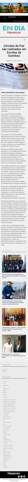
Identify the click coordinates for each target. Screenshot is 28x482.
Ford (4, 387)
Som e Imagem (6, 459)
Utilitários (5, 390)
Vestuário (5, 465)
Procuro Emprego (6, 422)
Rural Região (5, 415)
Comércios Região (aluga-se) (9, 404)
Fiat (4, 383)
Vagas (4, 424)
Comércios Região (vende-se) (9, 406)
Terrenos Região (6, 418)
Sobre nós (19, 17)
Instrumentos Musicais (7, 445)
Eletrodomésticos (6, 439)
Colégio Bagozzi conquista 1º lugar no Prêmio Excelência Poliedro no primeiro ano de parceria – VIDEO (14, 329)
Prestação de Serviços (7, 457)
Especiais (5, 392)
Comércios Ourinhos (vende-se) (9, 403)
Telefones (5, 460)
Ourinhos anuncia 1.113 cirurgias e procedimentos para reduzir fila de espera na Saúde (13, 356)
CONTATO (4, 371)
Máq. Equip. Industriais (7, 447)
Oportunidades (6, 453)
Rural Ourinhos (6, 413)
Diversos (5, 436)
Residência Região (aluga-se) (9, 409)
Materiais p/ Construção (8, 448)
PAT (4, 420)
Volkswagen (5, 385)
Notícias (5, 17)
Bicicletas (5, 432)
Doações (5, 437)
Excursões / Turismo (7, 441)
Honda (4, 393)
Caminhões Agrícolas (7, 425)
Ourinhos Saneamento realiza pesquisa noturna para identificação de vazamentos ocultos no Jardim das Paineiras (13, 302)
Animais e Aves (6, 429)
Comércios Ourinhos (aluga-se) (9, 399)
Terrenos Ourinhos (7, 416)
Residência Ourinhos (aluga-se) (9, 401)
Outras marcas (6, 388)
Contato (5, 18)
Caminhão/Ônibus (7, 427)
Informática (5, 443)
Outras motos (6, 397)
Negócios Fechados (7, 452)
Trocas (4, 464)
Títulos (4, 462)
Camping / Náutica (7, 434)
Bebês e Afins (5, 431)
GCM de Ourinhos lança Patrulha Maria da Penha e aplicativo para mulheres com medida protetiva (14, 276)
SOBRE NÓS (4, 369)
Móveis (4, 450)
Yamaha (5, 395)
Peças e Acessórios (7, 455)
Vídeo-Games (6, 467)
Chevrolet (5, 381)
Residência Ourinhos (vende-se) (9, 408)
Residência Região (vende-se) (9, 411)
